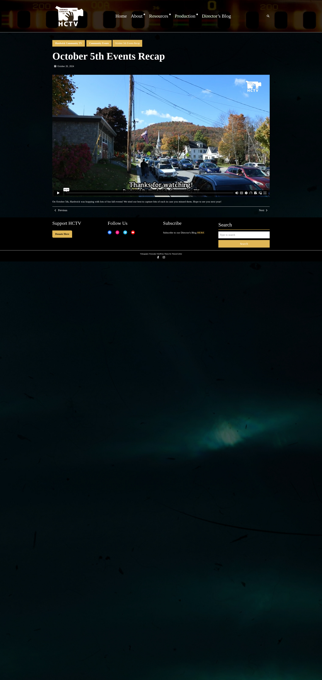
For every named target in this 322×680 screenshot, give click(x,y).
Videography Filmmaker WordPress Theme (154, 254)
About (137, 16)
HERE (200, 232)
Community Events (99, 43)
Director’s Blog (216, 16)
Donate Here (62, 234)
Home (121, 16)
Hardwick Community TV (68, 43)
